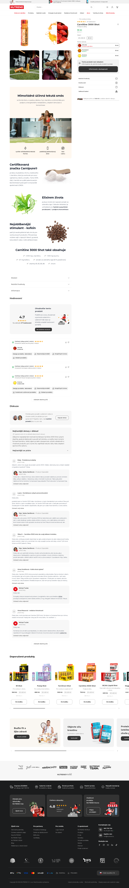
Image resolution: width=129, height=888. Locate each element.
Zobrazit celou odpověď (20, 484)
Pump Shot (41, 686)
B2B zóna (36, 835)
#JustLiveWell (21, 737)
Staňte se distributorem (40, 832)
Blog (12, 843)
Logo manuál (60, 830)
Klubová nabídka (19, 13)
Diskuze (81, 87)
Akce (88, 13)
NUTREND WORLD (84, 830)
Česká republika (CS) (109, 873)
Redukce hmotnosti (70, 13)
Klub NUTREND (16, 835)
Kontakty (80, 838)
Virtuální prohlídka (83, 840)
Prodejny (80, 832)
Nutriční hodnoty (84, 78)
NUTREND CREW (16, 840)
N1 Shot (19, 686)
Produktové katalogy (39, 830)
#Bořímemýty (110, 13)
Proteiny (31, 13)
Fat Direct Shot (64, 686)
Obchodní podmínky (17, 830)
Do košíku (19, 702)
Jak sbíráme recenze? (43, 329)
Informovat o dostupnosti (98, 69)
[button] (119, 708)
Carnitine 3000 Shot (87, 686)
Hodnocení (82, 83)
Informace (15, 291)
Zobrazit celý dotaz (18, 508)
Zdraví (82, 13)
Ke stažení (59, 832)
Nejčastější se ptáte (22, 450)
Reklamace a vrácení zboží (19, 846)
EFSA (60, 596)
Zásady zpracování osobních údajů (108, 882)
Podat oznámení (83, 848)
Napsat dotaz (62, 418)
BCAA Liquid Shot (109, 686)
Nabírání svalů (41, 13)
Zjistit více (19, 811)
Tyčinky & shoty (98, 13)
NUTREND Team (16, 838)
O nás (79, 835)
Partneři (80, 846)
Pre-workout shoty (85, 19)
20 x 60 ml (81, 38)
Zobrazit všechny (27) (41, 399)
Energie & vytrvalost (54, 13)
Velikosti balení (83, 91)
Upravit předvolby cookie (75, 882)
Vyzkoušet (74, 738)
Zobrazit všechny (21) (40, 644)
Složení (14, 278)
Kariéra (80, 843)
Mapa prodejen (92, 811)
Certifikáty (36, 838)
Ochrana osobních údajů (18, 832)
